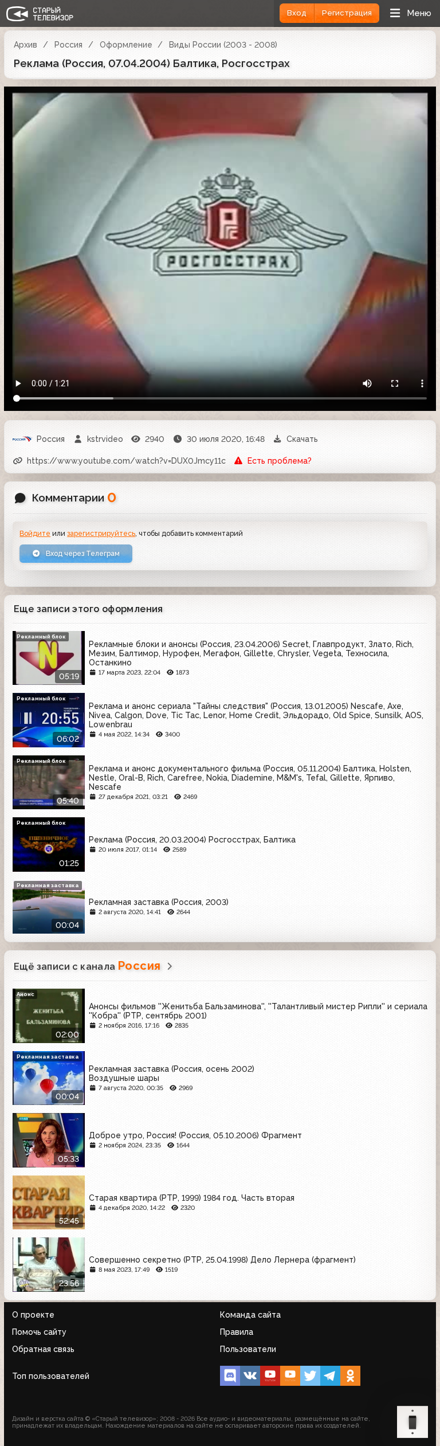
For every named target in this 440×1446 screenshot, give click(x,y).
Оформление (126, 44)
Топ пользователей (50, 1376)
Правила (236, 1332)
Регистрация (347, 13)
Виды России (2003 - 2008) (223, 44)
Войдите (34, 533)
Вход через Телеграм (82, 553)
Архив (25, 44)
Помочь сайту (39, 1332)
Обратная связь (43, 1349)
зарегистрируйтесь (101, 533)
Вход (297, 13)
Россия (68, 44)
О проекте (33, 1314)
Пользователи (248, 1349)
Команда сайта (250, 1314)
